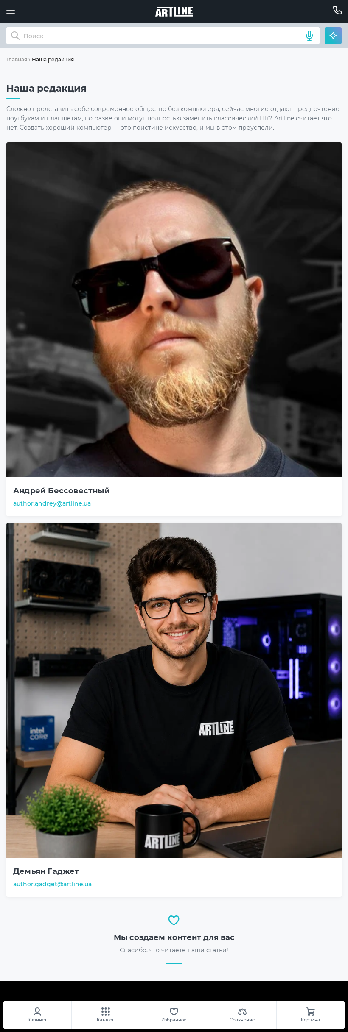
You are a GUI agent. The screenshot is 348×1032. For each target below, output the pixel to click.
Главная (16, 59)
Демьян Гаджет (46, 871)
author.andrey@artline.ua (52, 503)
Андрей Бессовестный (61, 490)
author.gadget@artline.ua (52, 884)
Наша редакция (53, 59)
